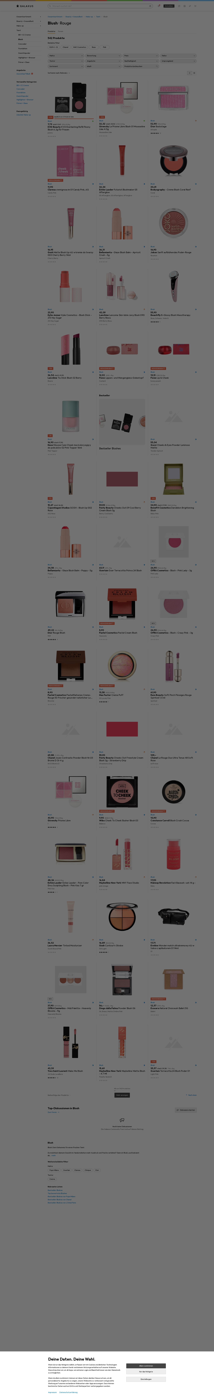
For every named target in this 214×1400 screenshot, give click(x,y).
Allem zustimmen (146, 1366)
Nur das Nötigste (146, 1372)
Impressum (52, 1392)
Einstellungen (146, 1379)
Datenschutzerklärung (68, 1392)
